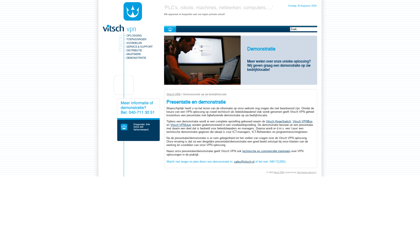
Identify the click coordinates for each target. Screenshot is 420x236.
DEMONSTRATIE (136, 57)
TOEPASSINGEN (136, 39)
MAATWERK (133, 54)
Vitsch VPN (173, 94)
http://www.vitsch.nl (306, 172)
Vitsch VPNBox (303, 121)
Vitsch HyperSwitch (278, 121)
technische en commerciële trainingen (266, 151)
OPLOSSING (134, 35)
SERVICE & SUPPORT (139, 46)
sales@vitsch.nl (244, 161)
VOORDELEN (134, 43)
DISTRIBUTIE (134, 50)
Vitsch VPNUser (180, 125)
